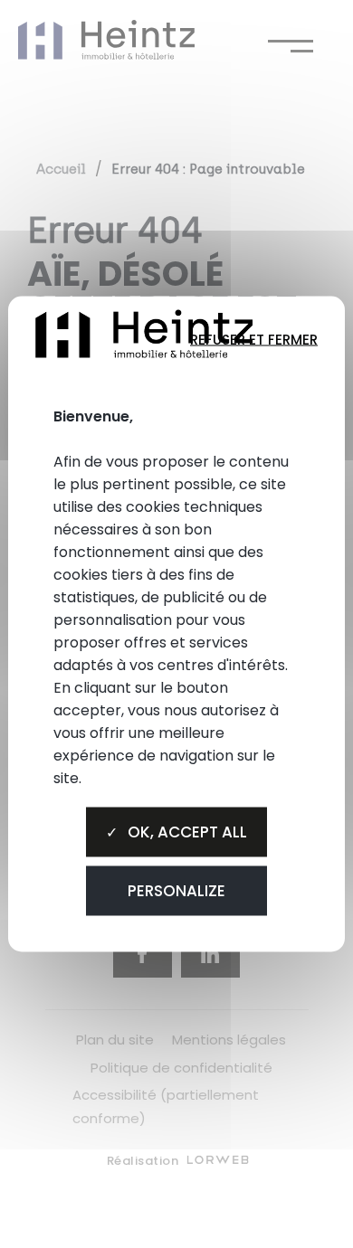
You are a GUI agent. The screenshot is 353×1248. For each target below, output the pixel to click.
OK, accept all (185, 831)
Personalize (176, 890)
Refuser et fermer (254, 338)
